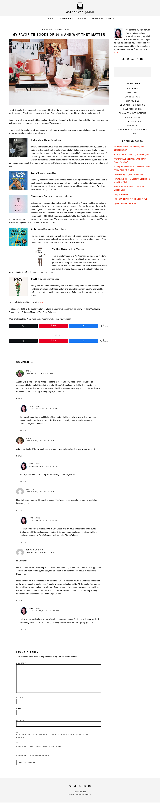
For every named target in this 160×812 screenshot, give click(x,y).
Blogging (132, 92)
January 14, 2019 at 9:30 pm (44, 466)
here (42, 302)
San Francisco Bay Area (132, 129)
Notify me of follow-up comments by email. (39, 746)
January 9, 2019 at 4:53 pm (39, 373)
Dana (28, 371)
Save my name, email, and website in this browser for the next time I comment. (53, 736)
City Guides (133, 101)
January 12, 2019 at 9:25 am (40, 491)
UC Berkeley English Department (128, 174)
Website (20, 720)
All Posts (47, 29)
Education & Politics (65, 29)
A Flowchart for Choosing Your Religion (131, 154)
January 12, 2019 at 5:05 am (40, 440)
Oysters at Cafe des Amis (125, 203)
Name (19, 697)
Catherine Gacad (80, 8)
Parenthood (132, 117)
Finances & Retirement (132, 113)
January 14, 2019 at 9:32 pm (44, 520)
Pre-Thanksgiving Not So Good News (130, 198)
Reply (19, 398)
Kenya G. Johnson (35, 550)
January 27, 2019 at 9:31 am (40, 552)
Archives (132, 88)
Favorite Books (132, 109)
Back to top (80, 792)
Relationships (132, 121)
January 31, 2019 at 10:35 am (44, 611)
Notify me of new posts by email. (33, 755)
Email (20, 709)
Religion (132, 125)
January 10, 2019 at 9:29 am (44, 408)
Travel (132, 133)
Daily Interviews (121, 194)
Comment (21, 663)
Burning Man (132, 96)
